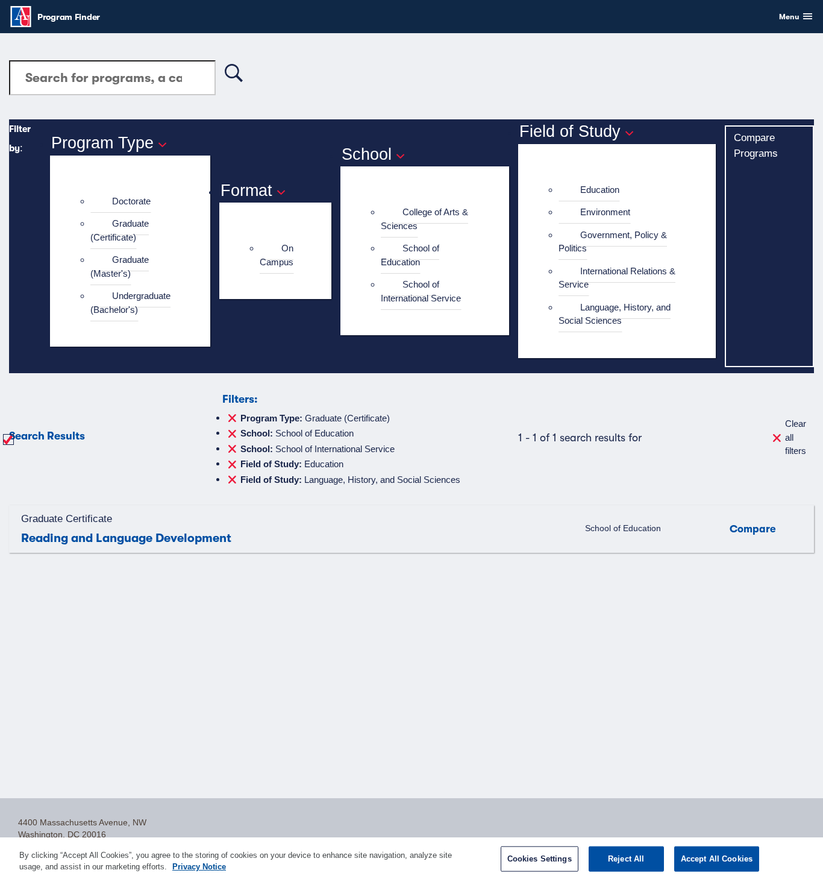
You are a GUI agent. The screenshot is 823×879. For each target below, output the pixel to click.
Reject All (626, 858)
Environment (605, 212)
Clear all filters (795, 437)
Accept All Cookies (717, 858)
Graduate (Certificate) (119, 230)
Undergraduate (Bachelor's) (130, 303)
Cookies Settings (539, 858)
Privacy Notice (199, 866)
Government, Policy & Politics (613, 242)
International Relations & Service (617, 278)
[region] (411, 858)
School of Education (410, 255)
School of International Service (421, 291)
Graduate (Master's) (119, 266)
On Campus (276, 255)
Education (599, 189)
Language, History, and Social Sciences (615, 314)
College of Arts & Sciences (424, 219)
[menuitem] (135, 202)
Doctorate (131, 201)
